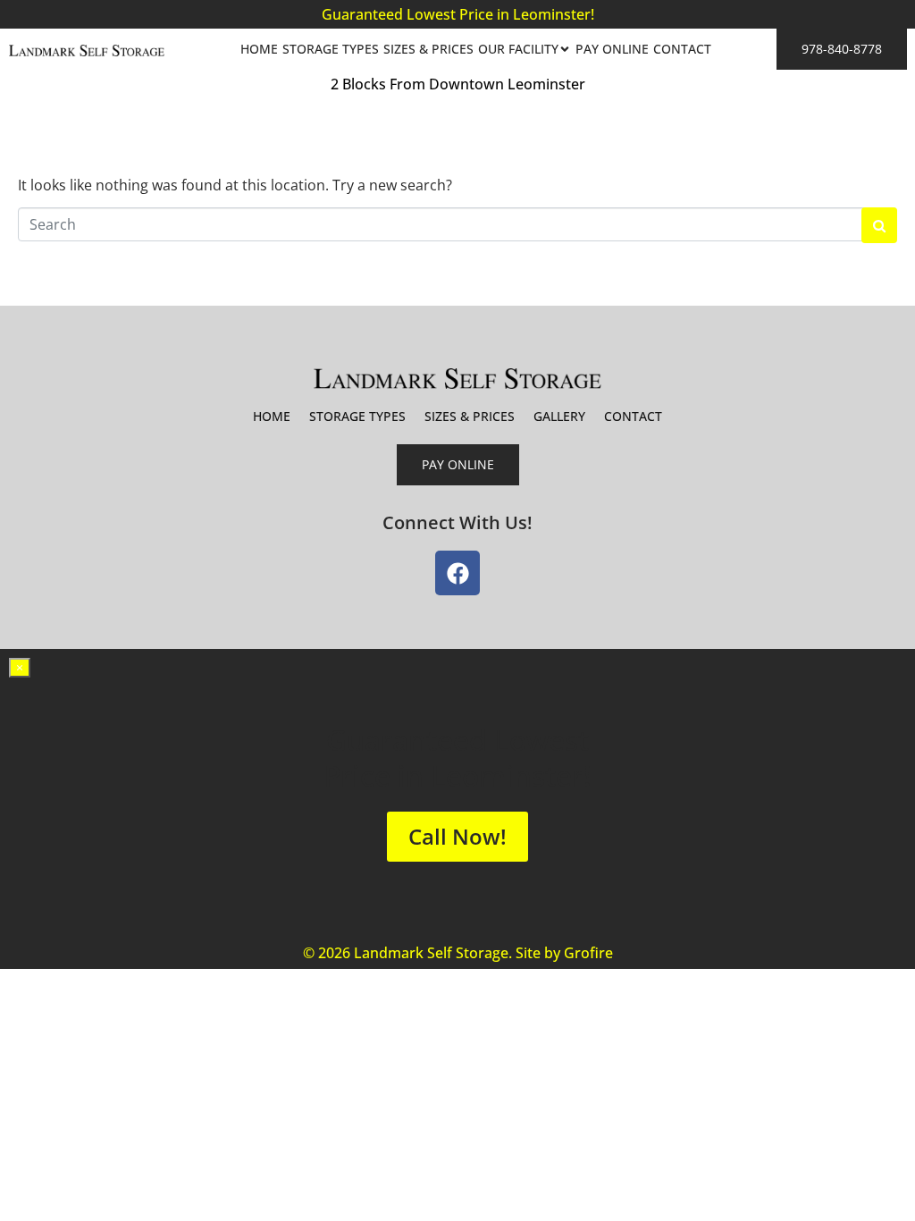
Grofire (588, 953)
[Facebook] (457, 573)
